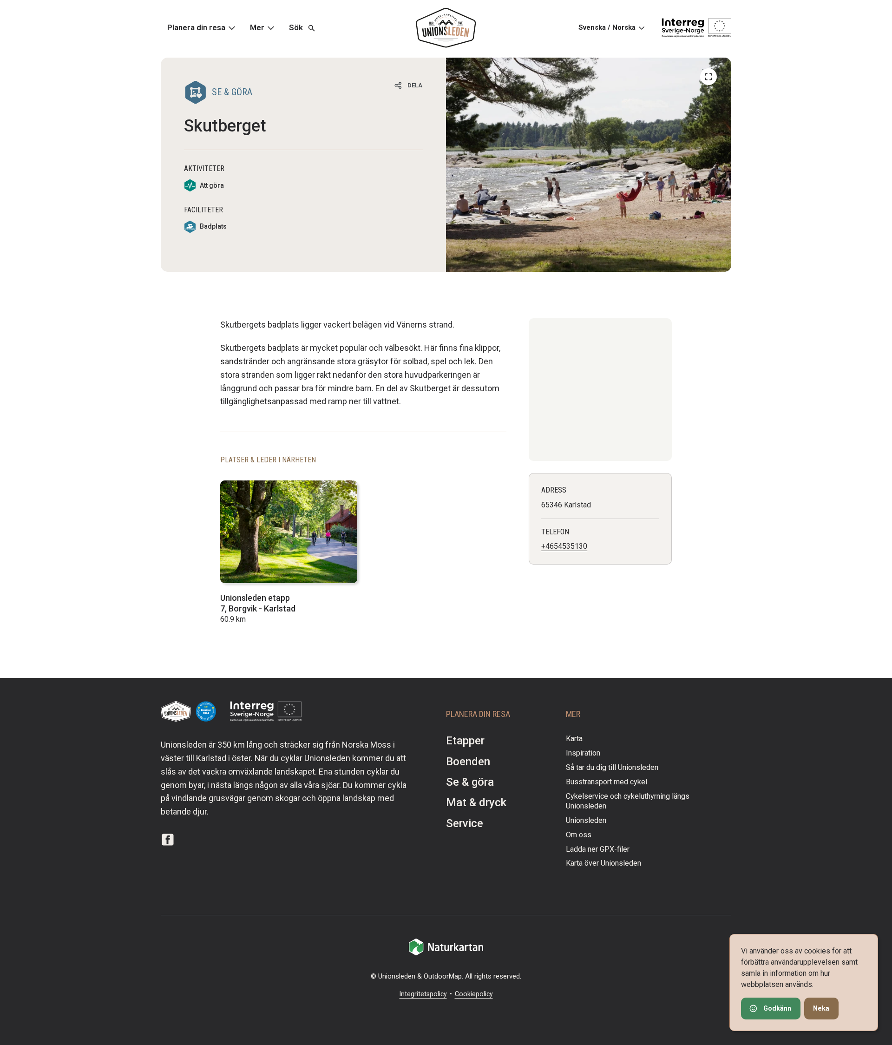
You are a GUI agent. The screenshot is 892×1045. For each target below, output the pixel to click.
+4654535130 (564, 546)
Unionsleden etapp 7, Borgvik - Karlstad (257, 603)
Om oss (578, 834)
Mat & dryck (476, 802)
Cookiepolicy (474, 994)
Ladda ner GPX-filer (598, 849)
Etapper (465, 740)
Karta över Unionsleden (603, 863)
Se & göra (470, 782)
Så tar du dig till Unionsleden (612, 767)
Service (464, 823)
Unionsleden (586, 820)
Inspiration (583, 753)
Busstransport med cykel (606, 781)
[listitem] (588, 165)
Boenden (468, 761)
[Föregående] (708, 76)
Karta (574, 738)
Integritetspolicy (423, 994)
